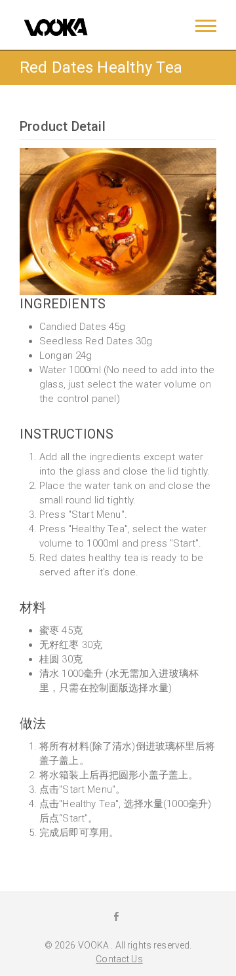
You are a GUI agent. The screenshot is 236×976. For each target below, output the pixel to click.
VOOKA (94, 945)
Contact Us (119, 959)
